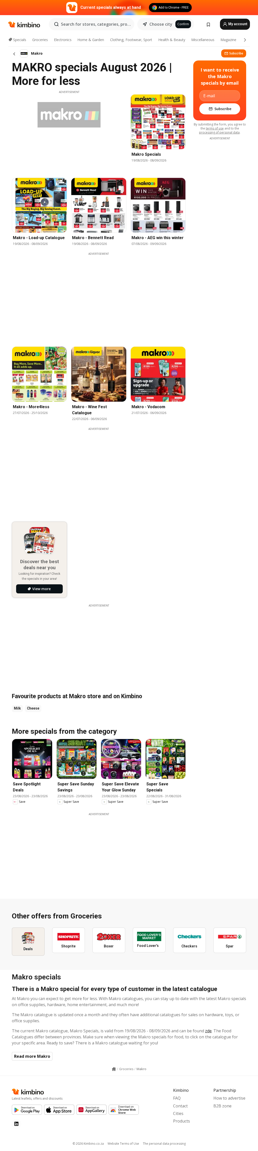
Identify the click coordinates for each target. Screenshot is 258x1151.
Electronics (63, 39)
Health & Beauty (171, 39)
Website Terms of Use (123, 1143)
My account (237, 24)
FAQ (177, 1098)
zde (208, 1031)
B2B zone (222, 1106)
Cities (178, 1113)
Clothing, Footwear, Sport (131, 39)
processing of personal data (219, 132)
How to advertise (229, 1098)
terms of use (215, 128)
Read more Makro (32, 1056)
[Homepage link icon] (114, 1069)
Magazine (228, 39)
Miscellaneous (202, 39)
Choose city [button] (160, 24)
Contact (180, 1106)
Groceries (40, 39)
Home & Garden (90, 39)
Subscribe (236, 53)
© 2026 (88, 1143)
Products (181, 1121)
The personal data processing (164, 1143)
